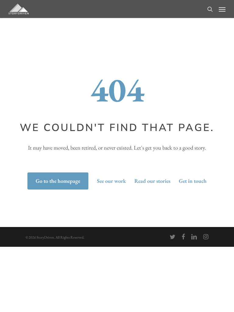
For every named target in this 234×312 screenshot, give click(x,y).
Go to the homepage (58, 180)
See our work (111, 180)
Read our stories (152, 180)
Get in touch (193, 180)
